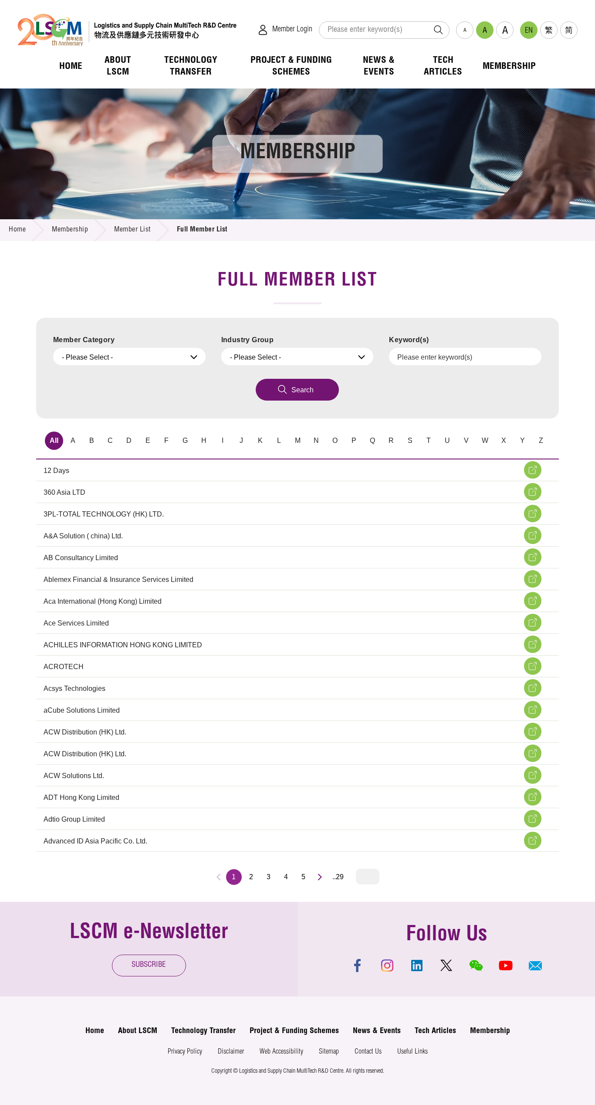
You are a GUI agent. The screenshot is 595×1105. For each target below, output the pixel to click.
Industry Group (247, 339)
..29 (338, 877)
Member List (132, 230)
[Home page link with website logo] (127, 30)
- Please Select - (87, 357)
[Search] (438, 30)
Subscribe (149, 965)
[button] (535, 965)
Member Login (292, 30)
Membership (70, 230)
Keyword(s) (409, 339)
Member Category (84, 339)
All (54, 440)
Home (17, 230)
